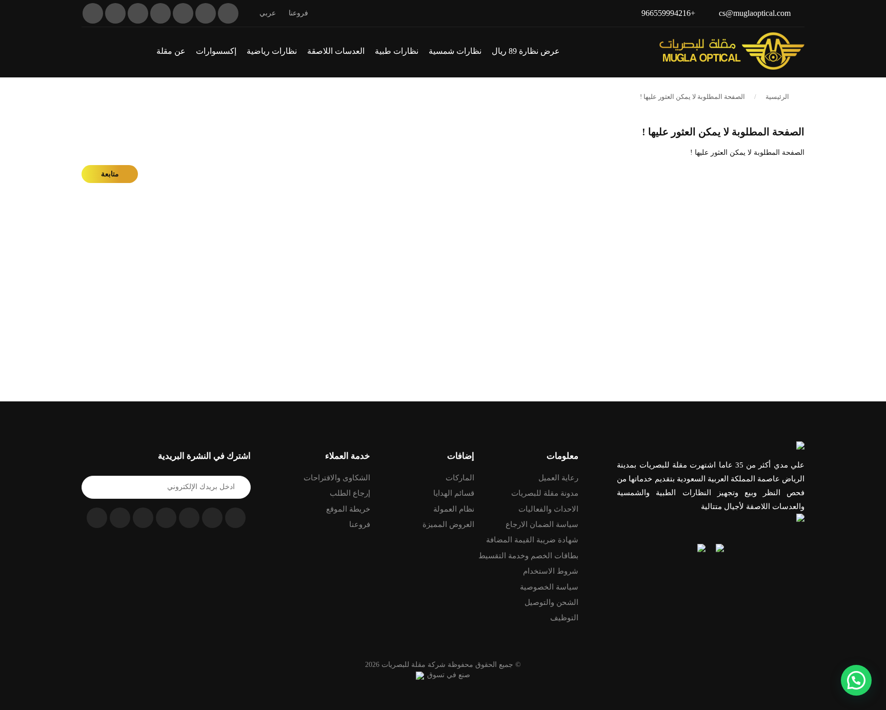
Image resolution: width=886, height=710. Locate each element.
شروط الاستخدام (550, 571)
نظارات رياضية (272, 51)
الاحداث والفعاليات (548, 509)
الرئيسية (777, 96)
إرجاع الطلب (350, 493)
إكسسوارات (216, 51)
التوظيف (564, 618)
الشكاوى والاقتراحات (337, 478)
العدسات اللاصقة (336, 51)
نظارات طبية (396, 51)
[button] (85, 51)
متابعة (110, 174)
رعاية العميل (558, 478)
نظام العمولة (453, 509)
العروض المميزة (448, 524)
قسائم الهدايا (453, 493)
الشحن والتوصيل (551, 602)
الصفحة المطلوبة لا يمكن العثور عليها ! (692, 96)
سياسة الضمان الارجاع (542, 524)
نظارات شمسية (455, 51)
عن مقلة (171, 51)
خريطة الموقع (348, 509)
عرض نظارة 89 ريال (526, 51)
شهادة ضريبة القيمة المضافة (532, 540)
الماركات (460, 478)
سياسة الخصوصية (549, 587)
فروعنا (298, 13)
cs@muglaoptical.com (755, 13)
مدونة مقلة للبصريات (544, 493)
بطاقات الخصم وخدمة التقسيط (528, 556)
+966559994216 (668, 13)
